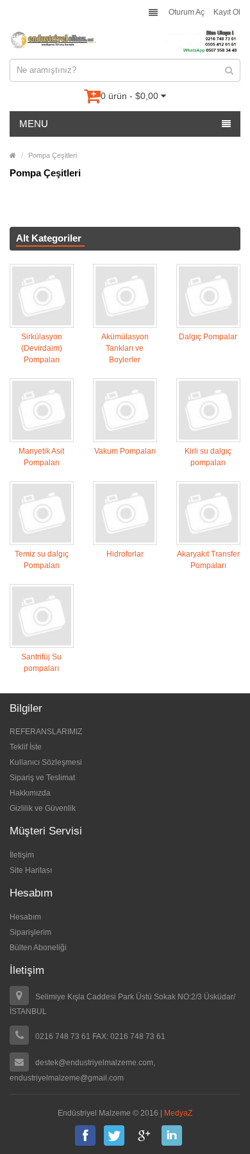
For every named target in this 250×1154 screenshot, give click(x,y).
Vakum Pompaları (125, 451)
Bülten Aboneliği (38, 947)
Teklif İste (26, 746)
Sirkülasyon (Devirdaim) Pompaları (41, 348)
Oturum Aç (186, 12)
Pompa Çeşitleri (52, 155)
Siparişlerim (30, 932)
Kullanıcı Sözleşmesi (46, 762)
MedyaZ (178, 1113)
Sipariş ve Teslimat (42, 777)
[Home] (13, 155)
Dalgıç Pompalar (208, 336)
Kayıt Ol (226, 12)
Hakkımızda (30, 793)
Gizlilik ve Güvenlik (43, 808)
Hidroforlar (125, 554)
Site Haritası (31, 870)
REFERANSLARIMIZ (46, 731)
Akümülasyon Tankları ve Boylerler (125, 348)
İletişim (22, 854)
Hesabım (25, 916)
